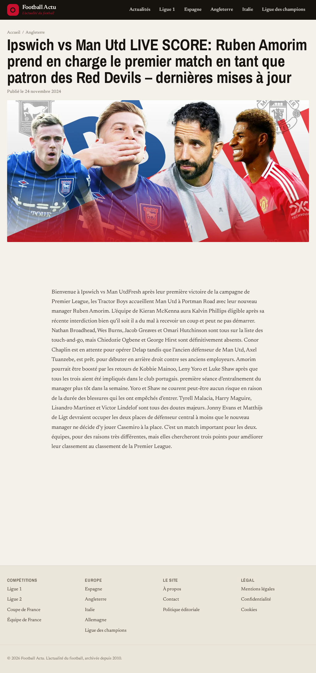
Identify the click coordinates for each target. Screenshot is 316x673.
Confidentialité (256, 599)
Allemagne (95, 620)
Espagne (193, 9)
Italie (247, 9)
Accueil (13, 33)
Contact (171, 599)
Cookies (249, 610)
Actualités (139, 9)
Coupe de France (23, 610)
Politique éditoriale (181, 610)
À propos (172, 589)
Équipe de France (24, 620)
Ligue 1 (167, 9)
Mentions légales (258, 589)
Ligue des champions (283, 9)
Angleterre (221, 9)
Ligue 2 (14, 599)
